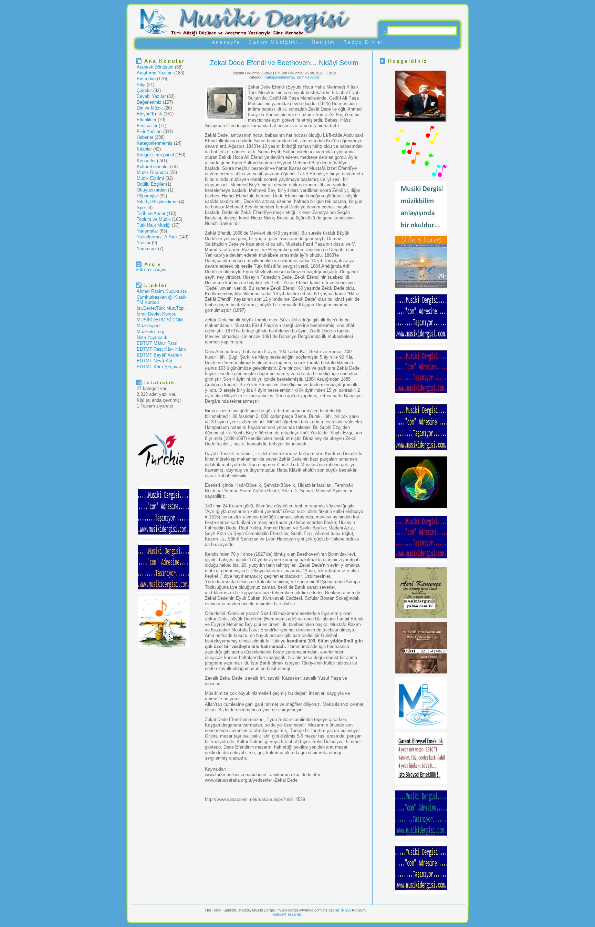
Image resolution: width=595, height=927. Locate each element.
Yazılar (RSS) (340, 910)
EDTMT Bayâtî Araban (159, 355)
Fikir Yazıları (149, 131)
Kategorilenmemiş (155, 143)
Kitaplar (144, 149)
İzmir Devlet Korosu (156, 314)
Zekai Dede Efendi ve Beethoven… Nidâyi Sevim (284, 62)
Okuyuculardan (152, 190)
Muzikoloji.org (150, 331)
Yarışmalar (147, 231)
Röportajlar (147, 195)
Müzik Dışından (152, 172)
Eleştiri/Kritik (149, 113)
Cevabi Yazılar (151, 96)
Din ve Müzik (150, 108)
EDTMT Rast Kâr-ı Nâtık (161, 349)
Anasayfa (226, 42)
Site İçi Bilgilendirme (157, 201)
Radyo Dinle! (363, 42)
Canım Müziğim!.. (276, 42)
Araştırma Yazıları (155, 72)
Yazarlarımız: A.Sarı (157, 236)
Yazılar (143, 242)
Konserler (146, 160)
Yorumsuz (147, 248)
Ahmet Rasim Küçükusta (162, 291)
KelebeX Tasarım (286, 914)
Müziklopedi (148, 325)
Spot (141, 207)
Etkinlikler (146, 119)
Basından (146, 78)
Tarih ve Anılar (151, 213)
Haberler (145, 137)
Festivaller (147, 125)
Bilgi (141, 84)
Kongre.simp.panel (155, 154)
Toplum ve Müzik (154, 219)
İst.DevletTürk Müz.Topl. (161, 308)
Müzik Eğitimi (150, 178)
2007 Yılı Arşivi (151, 269)
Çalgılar (144, 90)
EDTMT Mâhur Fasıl (157, 343)
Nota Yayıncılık (152, 337)
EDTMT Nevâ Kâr (154, 360)
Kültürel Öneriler (153, 166)
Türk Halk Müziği (153, 225)
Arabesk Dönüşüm (155, 67)
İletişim (323, 42)
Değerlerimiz (149, 102)
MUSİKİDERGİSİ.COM (160, 319)
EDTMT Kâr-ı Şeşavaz (159, 366)
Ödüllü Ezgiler (151, 184)
